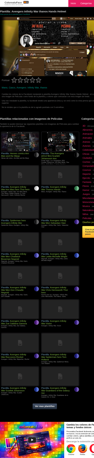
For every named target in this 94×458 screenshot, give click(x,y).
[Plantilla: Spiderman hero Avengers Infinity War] (20, 209)
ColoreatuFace (14, 3)
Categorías (86, 3)
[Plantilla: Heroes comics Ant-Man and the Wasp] (20, 142)
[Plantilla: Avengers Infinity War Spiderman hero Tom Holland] (60, 343)
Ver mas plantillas (45, 406)
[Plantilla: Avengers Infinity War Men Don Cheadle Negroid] (20, 276)
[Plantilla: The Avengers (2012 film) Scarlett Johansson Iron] (60, 142)
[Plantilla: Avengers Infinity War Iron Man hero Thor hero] (20, 175)
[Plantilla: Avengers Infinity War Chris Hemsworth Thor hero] (60, 276)
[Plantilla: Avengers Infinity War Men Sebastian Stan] (60, 209)
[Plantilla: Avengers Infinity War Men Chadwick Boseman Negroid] (20, 242)
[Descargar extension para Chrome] (71, 448)
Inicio (73, 3)
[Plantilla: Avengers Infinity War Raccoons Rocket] (20, 343)
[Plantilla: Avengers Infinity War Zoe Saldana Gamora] (20, 309)
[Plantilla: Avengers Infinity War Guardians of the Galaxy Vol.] (60, 376)
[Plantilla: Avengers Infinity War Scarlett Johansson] (20, 376)
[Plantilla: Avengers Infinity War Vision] (60, 309)
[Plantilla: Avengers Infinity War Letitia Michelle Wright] (60, 242)
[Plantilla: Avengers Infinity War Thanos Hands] (60, 175)
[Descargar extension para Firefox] (82, 448)
